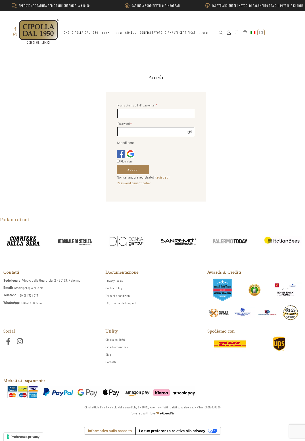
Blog (108, 354)
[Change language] (253, 32)
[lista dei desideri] (236, 32)
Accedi (133, 169)
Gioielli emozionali (116, 347)
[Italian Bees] (282, 241)
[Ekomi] (254, 289)
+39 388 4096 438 (32, 303)
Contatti (110, 362)
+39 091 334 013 (28, 295)
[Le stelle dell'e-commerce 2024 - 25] (222, 290)
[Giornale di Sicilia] (75, 241)
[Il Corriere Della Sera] (23, 241)
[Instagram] (15, 34)
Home (65, 32)
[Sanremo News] (178, 241)
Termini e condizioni (117, 295)
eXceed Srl (167, 413)
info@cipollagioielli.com (29, 288)
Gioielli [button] (131, 32)
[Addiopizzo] (218, 313)
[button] (220, 32)
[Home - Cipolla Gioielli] (38, 31)
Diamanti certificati (180, 32)
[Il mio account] (228, 32)
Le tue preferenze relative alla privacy (172, 431)
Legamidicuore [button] (112, 33)
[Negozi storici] (287, 289)
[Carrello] (245, 32)
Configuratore (151, 32)
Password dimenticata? (133, 183)
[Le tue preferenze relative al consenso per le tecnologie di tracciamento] (23, 437)
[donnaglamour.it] (126, 241)
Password (124, 123)
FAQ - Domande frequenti (121, 303)
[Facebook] (15, 29)
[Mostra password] (189, 131)
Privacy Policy (114, 281)
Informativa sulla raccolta (110, 431)
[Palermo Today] (230, 241)
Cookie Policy (113, 288)
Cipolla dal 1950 (85, 32)
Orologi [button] (205, 33)
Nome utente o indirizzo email (137, 105)
